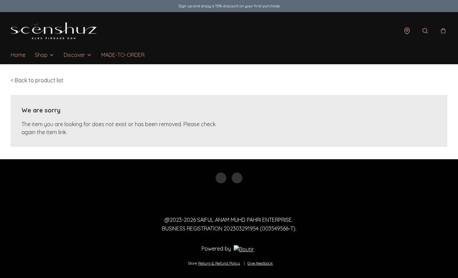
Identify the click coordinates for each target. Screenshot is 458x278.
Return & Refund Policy (219, 263)
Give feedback (260, 263)
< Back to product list (37, 80)
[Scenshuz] (54, 30)
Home (18, 55)
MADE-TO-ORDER (123, 55)
